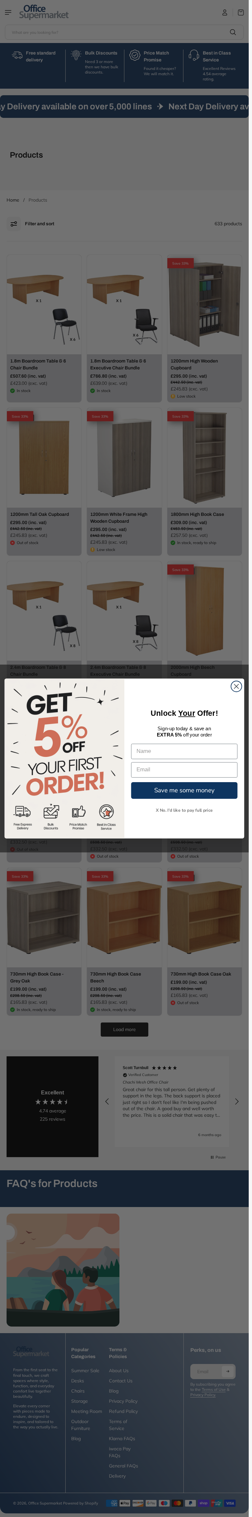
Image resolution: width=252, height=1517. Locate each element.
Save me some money (184, 790)
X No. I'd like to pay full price (184, 810)
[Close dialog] (236, 686)
